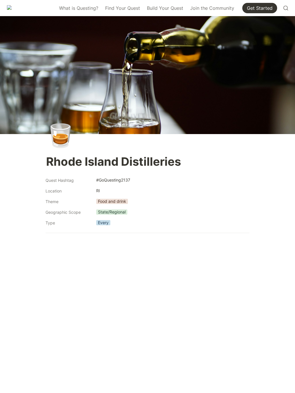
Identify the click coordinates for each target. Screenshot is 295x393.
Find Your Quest (122, 8)
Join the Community (212, 8)
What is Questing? (78, 8)
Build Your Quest (165, 8)
